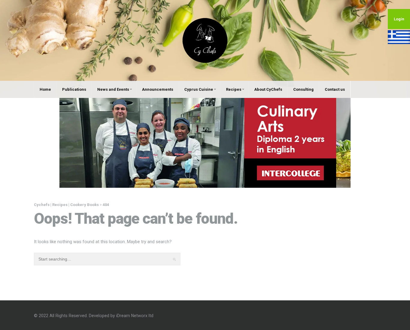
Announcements (157, 89)
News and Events (113, 89)
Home (45, 89)
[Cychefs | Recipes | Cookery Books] (205, 40)
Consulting (303, 89)
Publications (74, 89)
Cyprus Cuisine (198, 89)
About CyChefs (268, 89)
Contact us (335, 89)
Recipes (233, 89)
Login (399, 19)
